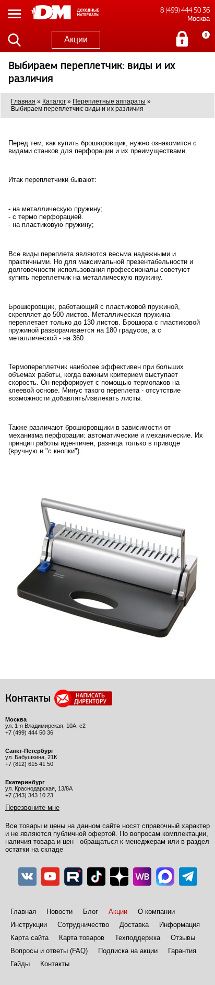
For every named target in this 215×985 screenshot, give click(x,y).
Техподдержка (137, 938)
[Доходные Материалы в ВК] (27, 876)
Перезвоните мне (32, 807)
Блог (90, 911)
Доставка (134, 925)
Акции (76, 39)
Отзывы (183, 938)
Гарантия (182, 951)
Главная (23, 911)
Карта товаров (81, 938)
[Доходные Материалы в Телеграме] (188, 876)
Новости (59, 911)
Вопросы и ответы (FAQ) (49, 951)
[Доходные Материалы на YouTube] (50, 876)
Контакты (54, 964)
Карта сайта (29, 938)
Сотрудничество (83, 925)
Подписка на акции (128, 951)
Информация (179, 925)
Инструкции (28, 925)
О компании (156, 911)
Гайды (20, 964)
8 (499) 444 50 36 (185, 10)
